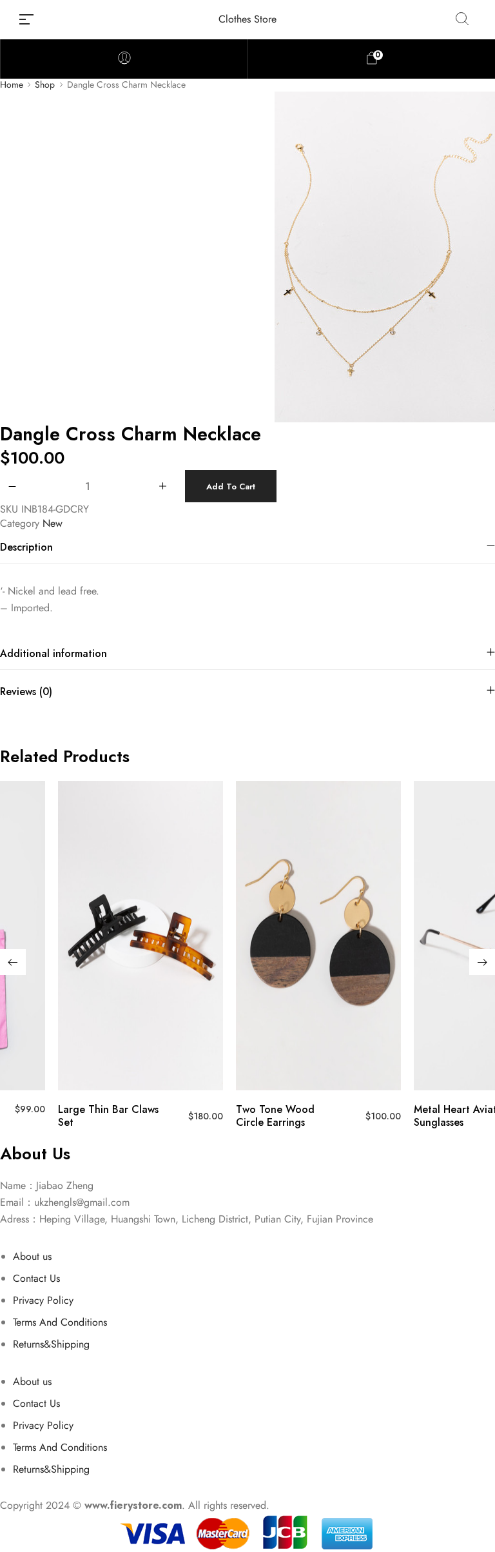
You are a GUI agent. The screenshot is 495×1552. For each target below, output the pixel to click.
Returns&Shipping (51, 1344)
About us (32, 1256)
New (53, 523)
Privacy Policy (43, 1300)
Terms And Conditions (60, 1322)
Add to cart (230, 486)
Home (11, 85)
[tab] (247, 547)
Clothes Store (247, 19)
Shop (45, 85)
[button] (13, 962)
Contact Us (36, 1278)
